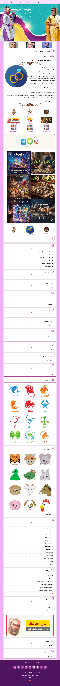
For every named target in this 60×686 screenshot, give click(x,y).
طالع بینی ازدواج (47, 100)
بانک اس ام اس (30, 2)
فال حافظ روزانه (50, 607)
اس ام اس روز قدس (49, 260)
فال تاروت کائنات (49, 531)
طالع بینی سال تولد (49, 514)
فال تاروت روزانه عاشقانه (48, 558)
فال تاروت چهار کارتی (49, 540)
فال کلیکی (51, 350)
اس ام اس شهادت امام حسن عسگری (46, 251)
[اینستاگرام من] (33, 667)
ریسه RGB (51, 371)
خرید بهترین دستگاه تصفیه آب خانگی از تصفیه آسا (43, 575)
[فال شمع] (19, 187)
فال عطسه (51, 645)
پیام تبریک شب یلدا (49, 613)
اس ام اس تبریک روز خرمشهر (47, 263)
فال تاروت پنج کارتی (49, 543)
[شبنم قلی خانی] (13, 46)
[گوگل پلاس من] (22, 667)
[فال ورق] (19, 211)
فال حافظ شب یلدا (49, 610)
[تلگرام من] (41, 667)
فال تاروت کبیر (50, 528)
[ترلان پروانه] (30, 46)
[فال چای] (43, 211)
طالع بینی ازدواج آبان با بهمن (42, 51)
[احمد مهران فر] (47, 46)
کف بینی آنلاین (50, 315)
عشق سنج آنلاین (50, 360)
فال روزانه (37, 2)
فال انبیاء (51, 287)
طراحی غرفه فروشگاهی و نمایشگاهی (46, 590)
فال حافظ (49, 2)
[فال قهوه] (43, 187)
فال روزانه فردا (50, 656)
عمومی (46, 239)
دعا (52, 339)
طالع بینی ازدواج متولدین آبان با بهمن (18, 10)
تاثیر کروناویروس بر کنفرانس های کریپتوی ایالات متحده (42, 581)
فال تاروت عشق (50, 555)
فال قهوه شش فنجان (49, 304)
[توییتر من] (26, 667)
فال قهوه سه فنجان (49, 301)
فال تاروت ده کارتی (49, 552)
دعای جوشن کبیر (50, 336)
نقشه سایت (24, 675)
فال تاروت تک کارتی (49, 534)
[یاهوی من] (45, 667)
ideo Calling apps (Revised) (48, 578)
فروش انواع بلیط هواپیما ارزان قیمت (46, 587)
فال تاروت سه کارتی (49, 537)
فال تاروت (44, 2)
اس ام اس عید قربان (49, 266)
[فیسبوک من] (37, 667)
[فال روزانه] (19, 163)
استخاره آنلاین (22, 2)
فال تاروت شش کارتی (49, 546)
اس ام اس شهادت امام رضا (48, 254)
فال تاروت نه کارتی (49, 549)
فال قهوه (51, 298)
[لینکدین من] (14, 667)
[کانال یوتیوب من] (18, 667)
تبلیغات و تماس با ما (13, 2)
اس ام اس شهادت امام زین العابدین (46, 257)
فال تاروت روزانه (50, 525)
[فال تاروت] (43, 163)
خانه (54, 2)
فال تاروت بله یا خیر (49, 561)
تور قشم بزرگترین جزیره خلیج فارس (46, 584)
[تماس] (30, 667)
